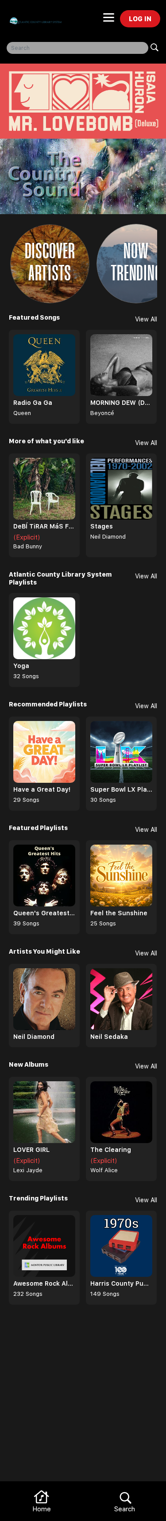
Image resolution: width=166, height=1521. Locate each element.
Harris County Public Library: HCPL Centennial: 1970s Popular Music (121, 1283)
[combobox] (77, 48)
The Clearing (110, 1149)
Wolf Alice (104, 1170)
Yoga (21, 665)
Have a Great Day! (41, 789)
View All (146, 319)
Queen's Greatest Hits (44, 913)
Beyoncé (102, 413)
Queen (22, 413)
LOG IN (140, 19)
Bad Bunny (27, 546)
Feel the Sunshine (118, 913)
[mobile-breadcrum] (108, 20)
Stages (101, 526)
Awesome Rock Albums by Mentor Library (44, 1283)
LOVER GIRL (31, 1149)
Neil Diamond (108, 536)
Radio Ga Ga (32, 402)
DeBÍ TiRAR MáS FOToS (44, 526)
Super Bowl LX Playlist (121, 789)
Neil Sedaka (109, 1036)
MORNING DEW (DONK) (121, 402)
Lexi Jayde (27, 1170)
